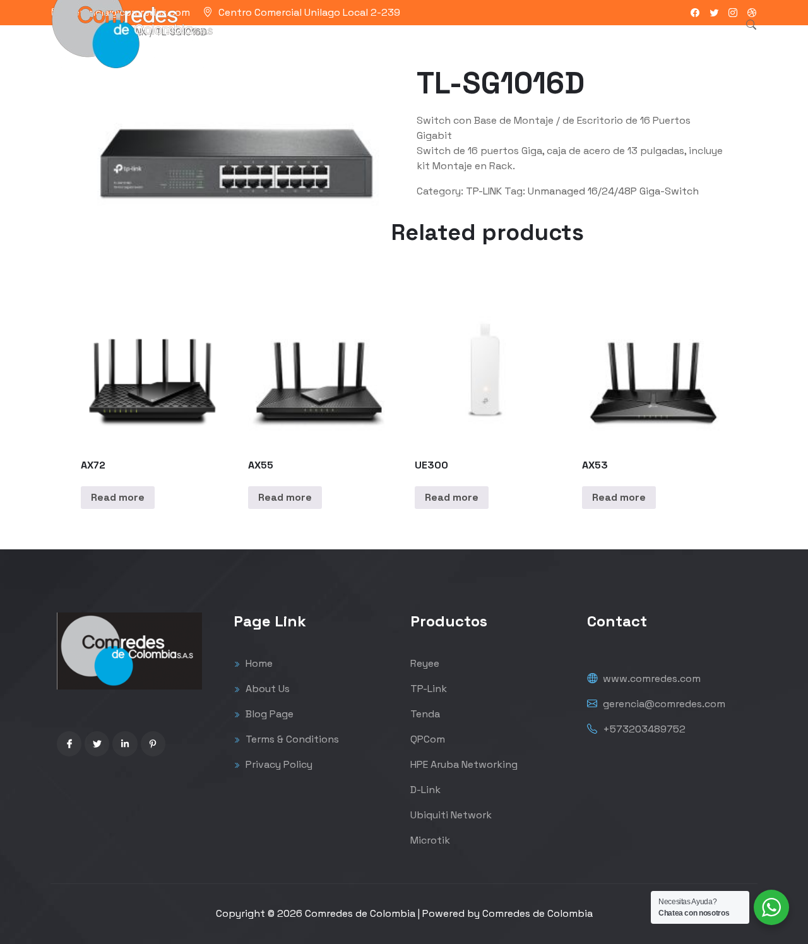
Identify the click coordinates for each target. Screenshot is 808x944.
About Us (266, 688)
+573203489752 (643, 729)
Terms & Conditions (291, 739)
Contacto (553, 40)
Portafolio (394, 40)
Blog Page (268, 713)
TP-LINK (484, 191)
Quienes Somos (474, 40)
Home (258, 663)
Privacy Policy (277, 764)
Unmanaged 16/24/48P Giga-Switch (613, 191)
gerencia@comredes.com (662, 703)
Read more (118, 497)
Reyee (424, 663)
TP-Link (428, 688)
